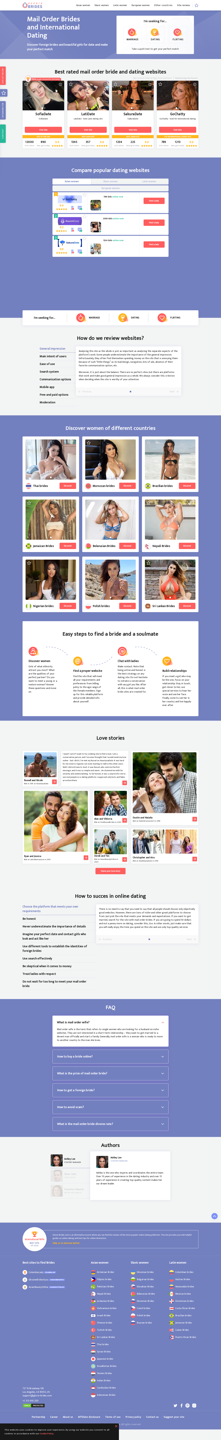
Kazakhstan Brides (107, 1366)
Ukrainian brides (145, 1272)
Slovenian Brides (145, 1301)
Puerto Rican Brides (185, 1337)
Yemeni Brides (104, 1373)
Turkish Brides (104, 1330)
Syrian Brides (104, 1352)
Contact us (152, 1417)
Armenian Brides (105, 1272)
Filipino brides (104, 1279)
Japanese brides (105, 1359)
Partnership (38, 1417)
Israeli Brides (103, 1315)
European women (141, 5)
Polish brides (143, 1315)
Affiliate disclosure (89, 1417)
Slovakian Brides (145, 1287)
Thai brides (103, 1344)
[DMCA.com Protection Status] (34, 1407)
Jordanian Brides (105, 1301)
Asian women (83, 5)
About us (68, 1417)
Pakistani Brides (105, 1287)
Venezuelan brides (184, 1287)
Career (54, 1417)
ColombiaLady (36, 1272)
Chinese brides (104, 1323)
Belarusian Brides (146, 1294)
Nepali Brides (104, 1294)
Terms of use (113, 1417)
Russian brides (144, 1323)
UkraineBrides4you (38, 1280)
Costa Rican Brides (185, 1308)
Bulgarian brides (145, 1279)
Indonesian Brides (106, 1395)
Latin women (120, 5)
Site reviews (183, 5)
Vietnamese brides (107, 1308)
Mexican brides (183, 1294)
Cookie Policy (46, 1433)
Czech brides (143, 1308)
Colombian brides (184, 1272)
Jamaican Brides (183, 1323)
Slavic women (102, 5)
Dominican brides (184, 1301)
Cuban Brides (182, 1330)
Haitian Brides (182, 1279)
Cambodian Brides (106, 1388)
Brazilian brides (183, 1315)
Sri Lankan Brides (106, 1337)
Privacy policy (133, 1417)
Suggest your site (174, 1417)
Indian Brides (103, 1380)
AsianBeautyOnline (38, 1287)
